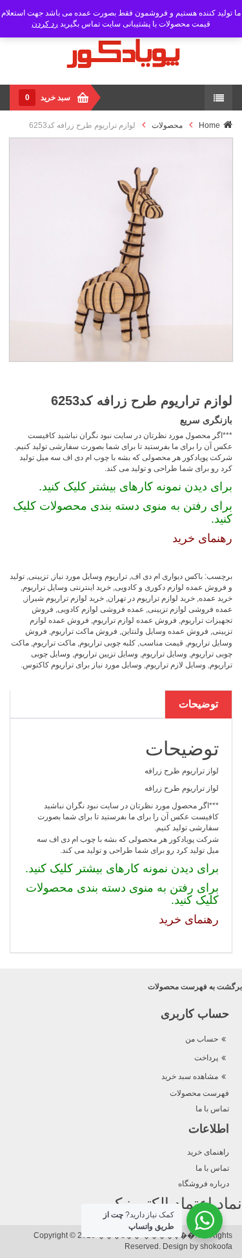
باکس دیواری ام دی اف (167, 576)
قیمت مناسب (161, 642)
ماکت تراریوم (54, 642)
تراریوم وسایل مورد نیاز (89, 576)
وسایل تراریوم (164, 653)
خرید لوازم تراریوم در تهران (151, 598)
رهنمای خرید (202, 538)
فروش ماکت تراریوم (84, 631)
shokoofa (216, 1246)
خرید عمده (215, 598)
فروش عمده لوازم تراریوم (135, 620)
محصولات (167, 125)
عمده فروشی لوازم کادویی (100, 609)
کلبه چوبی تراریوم (107, 642)
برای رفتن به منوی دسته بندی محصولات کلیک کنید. (122, 512)
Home (209, 125)
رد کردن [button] (45, 23)
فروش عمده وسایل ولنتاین (164, 631)
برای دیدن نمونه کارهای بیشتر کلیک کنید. (135, 486)
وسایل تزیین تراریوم (106, 653)
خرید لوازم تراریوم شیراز (64, 598)
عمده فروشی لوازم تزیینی (190, 609)
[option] (121, 249)
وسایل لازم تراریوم (176, 664)
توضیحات (198, 703)
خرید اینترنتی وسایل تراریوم (67, 587)
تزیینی (38, 576)
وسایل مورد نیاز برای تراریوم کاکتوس (82, 664)
